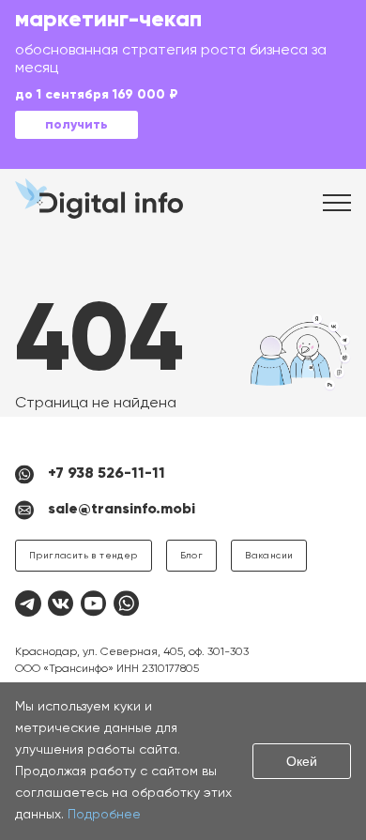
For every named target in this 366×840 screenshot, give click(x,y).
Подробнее (104, 814)
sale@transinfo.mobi (121, 509)
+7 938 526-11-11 (106, 473)
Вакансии (269, 555)
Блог (192, 555)
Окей (301, 761)
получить (76, 124)
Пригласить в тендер (83, 555)
